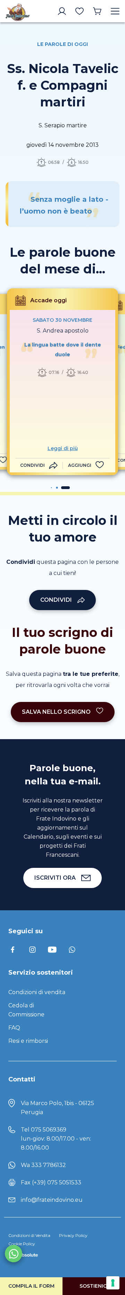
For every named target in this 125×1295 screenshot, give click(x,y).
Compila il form (31, 1286)
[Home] (18, 11)
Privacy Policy (73, 1235)
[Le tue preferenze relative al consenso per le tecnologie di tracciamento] (112, 1282)
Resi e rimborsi (28, 1041)
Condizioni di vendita (36, 992)
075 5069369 (48, 1129)
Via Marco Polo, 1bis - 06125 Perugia (57, 1108)
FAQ (14, 1027)
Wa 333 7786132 (43, 1165)
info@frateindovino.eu (52, 1200)
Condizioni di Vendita (29, 1235)
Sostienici (94, 1286)
